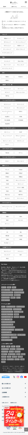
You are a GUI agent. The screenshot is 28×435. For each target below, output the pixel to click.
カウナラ (10, 370)
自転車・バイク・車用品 (7, 319)
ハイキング (7, 61)
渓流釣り (21, 76)
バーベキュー (21, 198)
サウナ (7, 187)
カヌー (7, 144)
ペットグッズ (14, 337)
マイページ (23, 6)
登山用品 (16, 316)
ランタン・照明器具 (19, 311)
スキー (7, 161)
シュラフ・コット (17, 309)
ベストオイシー (21, 368)
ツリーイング (21, 104)
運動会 (20, 176)
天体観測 (21, 120)
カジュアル (18, 351)
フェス (7, 169)
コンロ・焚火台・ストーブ (7, 314)
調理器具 (16, 314)
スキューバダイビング (21, 136)
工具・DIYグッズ (21, 334)
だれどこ (11, 366)
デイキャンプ (8, 42)
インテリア (7, 254)
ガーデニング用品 (5, 337)
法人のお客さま (6, 388)
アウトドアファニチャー (7, 309)
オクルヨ (17, 366)
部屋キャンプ (21, 45)
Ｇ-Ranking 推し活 (18, 371)
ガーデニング (8, 251)
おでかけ (8, 198)
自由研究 (8, 123)
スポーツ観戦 (21, 187)
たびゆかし (21, 370)
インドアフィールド (21, 206)
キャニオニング (20, 107)
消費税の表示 (13, 402)
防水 (9, 356)
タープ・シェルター (11, 306)
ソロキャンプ (21, 38)
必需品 (23, 354)
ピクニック (20, 184)
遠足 (8, 180)
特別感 (3, 361)
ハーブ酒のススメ (9, 371)
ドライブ (8, 92)
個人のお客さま (6, 384)
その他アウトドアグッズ (7, 339)
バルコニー (20, 251)
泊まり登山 (20, 61)
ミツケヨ (15, 370)
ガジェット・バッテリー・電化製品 (9, 334)
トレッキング (21, 64)
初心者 (18, 354)
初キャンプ (13, 349)
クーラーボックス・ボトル (7, 311)
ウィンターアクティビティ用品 (8, 322)
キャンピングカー (21, 92)
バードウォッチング (7, 68)
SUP (21, 132)
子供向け (4, 359)
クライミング (8, 104)
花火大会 (8, 194)
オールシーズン (5, 349)
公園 (8, 184)
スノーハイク (8, 64)
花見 (8, 191)
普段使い (4, 212)
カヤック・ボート (8, 140)
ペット (4, 228)
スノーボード (21, 161)
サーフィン (7, 132)
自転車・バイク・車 (7, 84)
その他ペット (8, 242)
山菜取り (8, 116)
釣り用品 (22, 316)
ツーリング (20, 88)
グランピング (8, 45)
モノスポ (5, 370)
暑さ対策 (14, 356)
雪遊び (20, 173)
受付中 (4, 6)
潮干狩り (21, 194)
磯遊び (7, 173)
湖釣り (7, 80)
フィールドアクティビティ (9, 100)
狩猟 (21, 116)
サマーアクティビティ (7, 148)
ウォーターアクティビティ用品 (8, 327)
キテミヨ (14, 368)
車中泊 (7, 96)
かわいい (17, 359)
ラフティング (21, 140)
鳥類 (21, 239)
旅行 (8, 220)
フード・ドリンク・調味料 (7, 316)
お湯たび (22, 366)
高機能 (22, 359)
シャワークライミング (7, 112)
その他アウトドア (6, 247)
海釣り (7, 76)
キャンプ (4, 34)
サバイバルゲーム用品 (6, 332)
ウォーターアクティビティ (9, 128)
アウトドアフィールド (7, 207)
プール (20, 152)
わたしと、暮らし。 (6, 368)
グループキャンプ (21, 49)
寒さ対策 (20, 356)
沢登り (20, 111)
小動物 (20, 235)
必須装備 (4, 356)
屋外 (8, 216)
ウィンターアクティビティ (9, 157)
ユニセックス (10, 359)
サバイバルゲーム (6, 202)
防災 (8, 258)
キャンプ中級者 (20, 349)
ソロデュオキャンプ (7, 52)
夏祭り (20, 191)
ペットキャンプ (7, 49)
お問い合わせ (5, 402)
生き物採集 (7, 120)
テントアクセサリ (20, 306)
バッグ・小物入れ (19, 329)
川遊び (20, 169)
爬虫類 (7, 235)
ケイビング (7, 107)
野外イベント (5, 165)
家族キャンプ (8, 38)
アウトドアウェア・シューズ (7, 329)
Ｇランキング (5, 366)
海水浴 (7, 152)
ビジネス (21, 220)
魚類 (8, 239)
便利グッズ (4, 354)
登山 (3, 57)
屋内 (21, 216)
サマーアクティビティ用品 (7, 324)
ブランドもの (4, 351)
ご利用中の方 (5, 397)
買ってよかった (12, 354)
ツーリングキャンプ (21, 42)
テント (3, 306)
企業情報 (4, 392)
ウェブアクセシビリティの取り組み (10, 406)
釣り (3, 72)
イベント (8, 223)
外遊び (7, 176)
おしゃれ (11, 351)
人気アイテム (14, 6)
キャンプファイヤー (21, 180)
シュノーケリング (8, 135)
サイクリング (8, 88)
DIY (21, 254)
